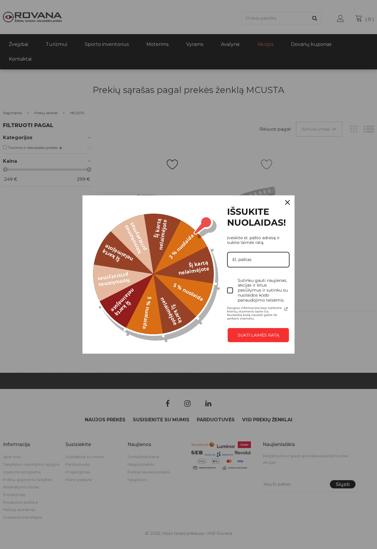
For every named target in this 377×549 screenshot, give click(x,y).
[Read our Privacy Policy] (286, 308)
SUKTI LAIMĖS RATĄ (258, 335)
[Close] (287, 202)
